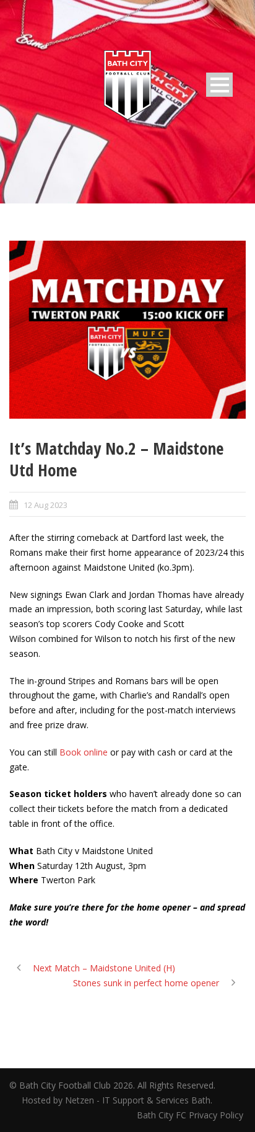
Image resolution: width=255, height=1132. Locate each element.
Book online (83, 752)
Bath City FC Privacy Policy (191, 1115)
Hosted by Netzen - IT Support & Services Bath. (117, 1100)
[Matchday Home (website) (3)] (127, 330)
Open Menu (219, 85)
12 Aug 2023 (45, 504)
